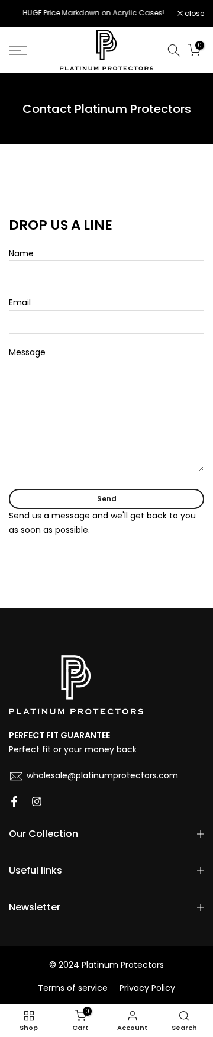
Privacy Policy (147, 988)
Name (21, 253)
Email (20, 302)
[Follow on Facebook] (14, 803)
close (193, 13)
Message (27, 352)
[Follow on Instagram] (36, 803)
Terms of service (73, 988)
